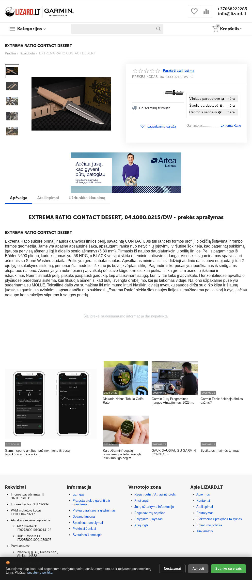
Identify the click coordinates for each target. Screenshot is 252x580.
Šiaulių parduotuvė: (206, 105)
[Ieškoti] (158, 29)
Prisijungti (141, 500)
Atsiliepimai (204, 507)
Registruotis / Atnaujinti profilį (155, 494)
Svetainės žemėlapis (87, 535)
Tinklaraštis (204, 531)
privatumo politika (39, 572)
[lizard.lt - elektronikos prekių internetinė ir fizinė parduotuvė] (39, 11)
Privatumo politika (209, 525)
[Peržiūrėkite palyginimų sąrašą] (206, 14)
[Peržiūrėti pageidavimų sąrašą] (194, 14)
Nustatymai (172, 568)
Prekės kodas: (145, 77)
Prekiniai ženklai (84, 528)
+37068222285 (232, 8)
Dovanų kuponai (84, 516)
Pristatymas (205, 513)
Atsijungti (141, 525)
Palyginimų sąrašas (148, 519)
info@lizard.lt (232, 13)
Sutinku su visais (228, 568)
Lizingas (78, 494)
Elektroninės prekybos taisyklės (219, 519)
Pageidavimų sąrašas (149, 513)
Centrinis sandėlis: (205, 112)
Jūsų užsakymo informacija (153, 507)
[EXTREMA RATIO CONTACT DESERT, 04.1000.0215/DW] (71, 104)
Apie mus (203, 494)
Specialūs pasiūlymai (88, 523)
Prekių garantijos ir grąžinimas (94, 510)
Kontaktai (203, 500)
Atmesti (198, 568)
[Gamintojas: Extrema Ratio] (174, 92)
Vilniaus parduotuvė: (207, 98)
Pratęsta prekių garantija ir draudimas (91, 502)
